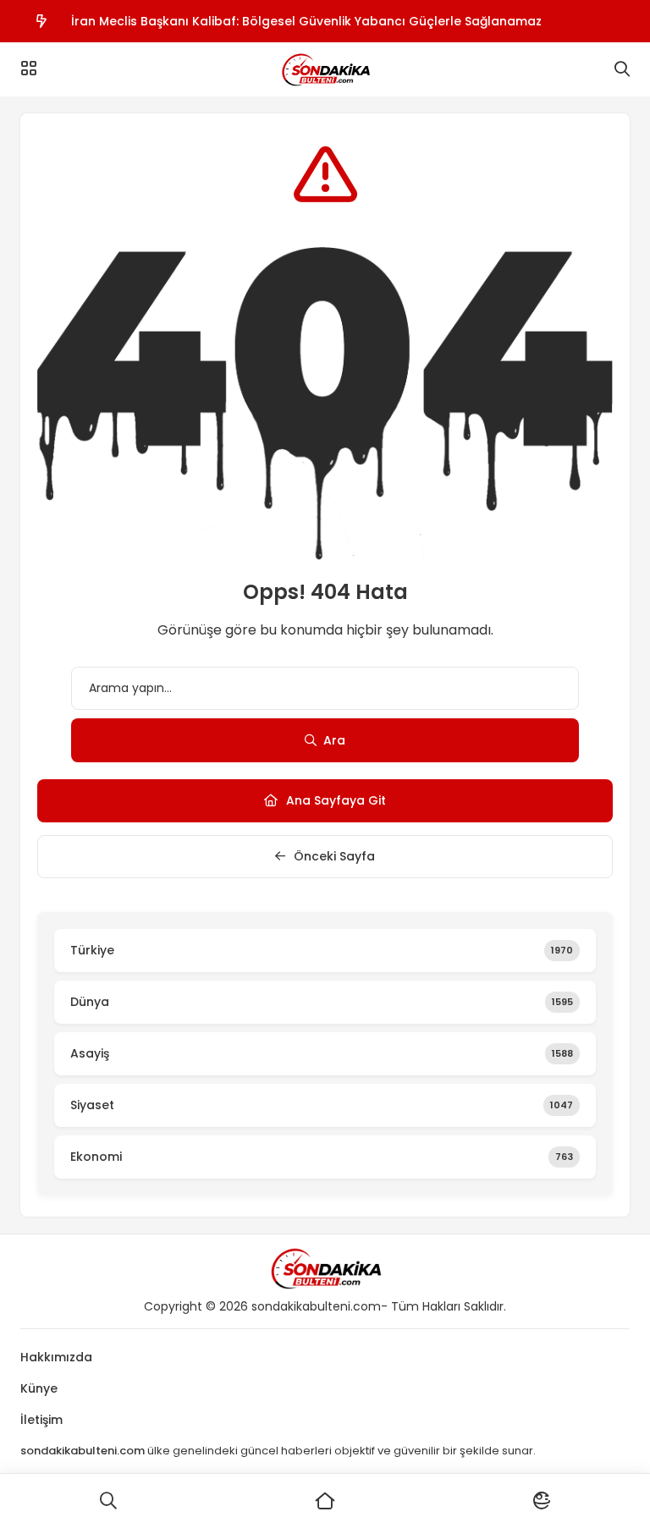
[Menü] (28, 68)
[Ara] (108, 1501)
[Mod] (541, 1501)
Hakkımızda (56, 1357)
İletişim (41, 1419)
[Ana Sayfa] (325, 1501)
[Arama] (622, 69)
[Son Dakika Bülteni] (325, 69)
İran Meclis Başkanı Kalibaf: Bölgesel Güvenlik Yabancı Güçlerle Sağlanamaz (306, 21)
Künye (39, 1388)
